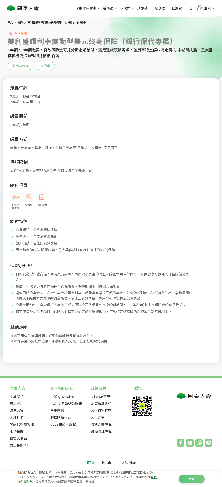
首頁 (10, 22)
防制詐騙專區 (101, 424)
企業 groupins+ (63, 397)
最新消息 (17, 404)
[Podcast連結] (199, 443)
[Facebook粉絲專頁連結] (180, 443)
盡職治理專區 (101, 431)
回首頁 (90, 462)
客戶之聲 (98, 417)
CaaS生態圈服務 (63, 424)
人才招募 (17, 417)
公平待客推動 (101, 411)
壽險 (20, 22)
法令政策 (17, 411)
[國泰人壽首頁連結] (23, 8)
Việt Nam (129, 462)
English (108, 462)
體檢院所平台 (60, 417)
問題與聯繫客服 (22, 424)
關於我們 (17, 397)
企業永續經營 (101, 404)
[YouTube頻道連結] (190, 443)
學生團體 (57, 411)
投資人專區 (18, 438)
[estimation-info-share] (45, 66)
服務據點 (17, 431)
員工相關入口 (20, 445)
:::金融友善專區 (102, 397)
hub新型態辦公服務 (66, 404)
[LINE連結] (208, 443)
